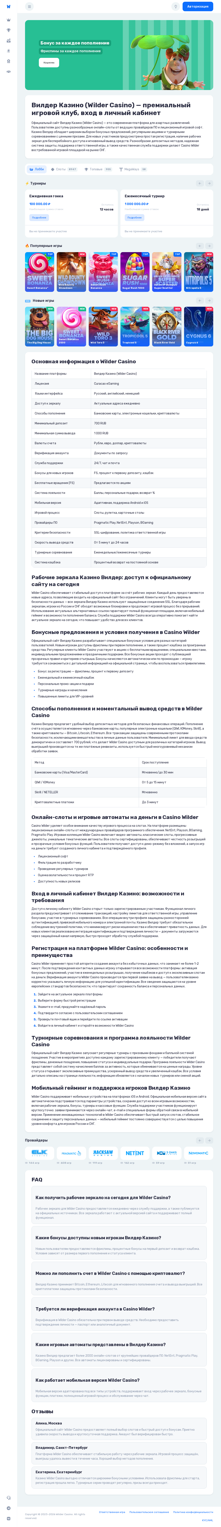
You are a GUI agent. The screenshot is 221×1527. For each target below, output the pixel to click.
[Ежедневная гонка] (8, 61)
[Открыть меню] (29, 6)
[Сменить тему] (175, 6)
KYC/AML (207, 1520)
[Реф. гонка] (8, 51)
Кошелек (49, 62)
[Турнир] (8, 30)
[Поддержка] (8, 1498)
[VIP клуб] (8, 20)
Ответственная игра (112, 1512)
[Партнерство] (8, 72)
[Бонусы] (8, 41)
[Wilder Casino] (8, 6)
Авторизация (197, 6)
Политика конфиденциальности (193, 1512)
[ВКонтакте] (8, 1519)
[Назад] (200, 183)
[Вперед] (209, 183)
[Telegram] (8, 1508)
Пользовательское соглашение (149, 1512)
